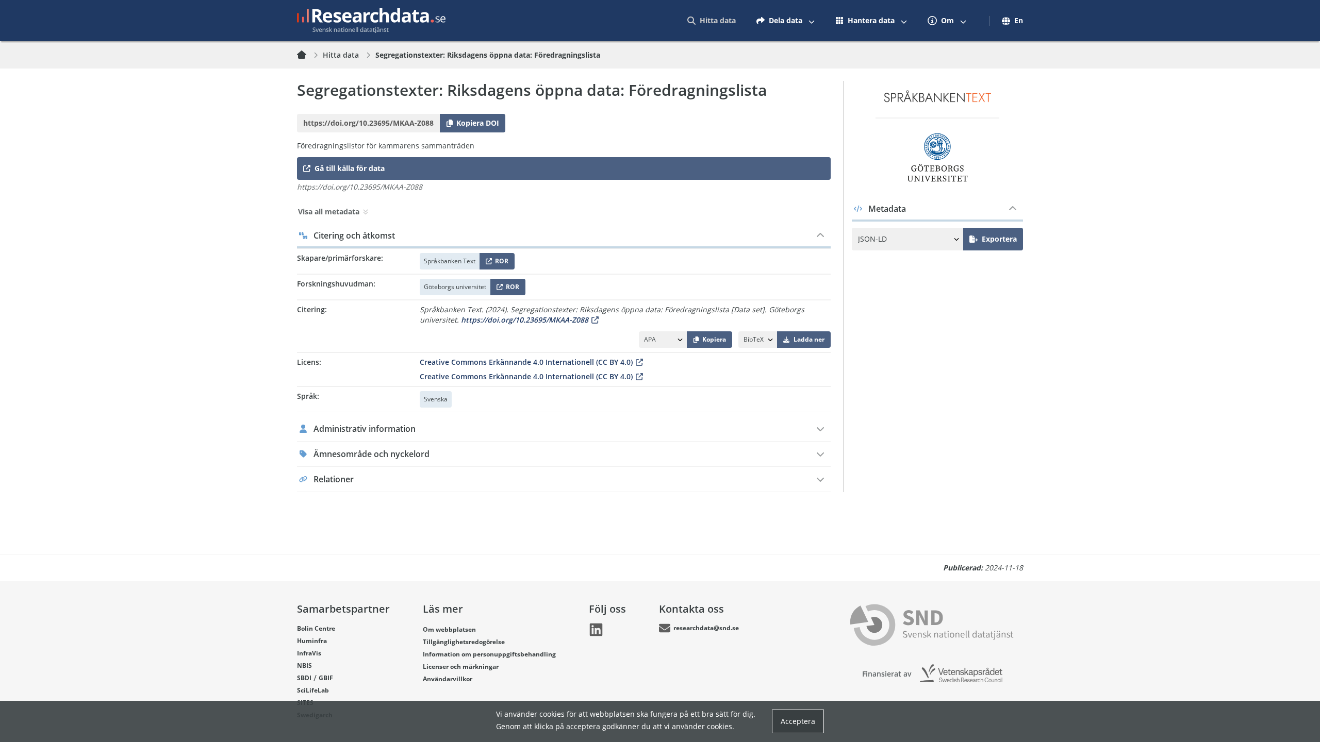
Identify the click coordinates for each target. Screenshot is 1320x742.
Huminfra (312, 640)
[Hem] (308, 55)
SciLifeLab (313, 690)
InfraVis (309, 653)
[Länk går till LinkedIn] (596, 629)
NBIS (304, 665)
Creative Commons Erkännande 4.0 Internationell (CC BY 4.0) (526, 362)
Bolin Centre (316, 628)
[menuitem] (711, 20)
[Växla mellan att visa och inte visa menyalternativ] (811, 20)
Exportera (999, 239)
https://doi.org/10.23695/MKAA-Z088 (524, 320)
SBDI (304, 677)
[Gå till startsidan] (371, 20)
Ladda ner (809, 339)
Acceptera (798, 721)
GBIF (326, 677)
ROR (500, 263)
